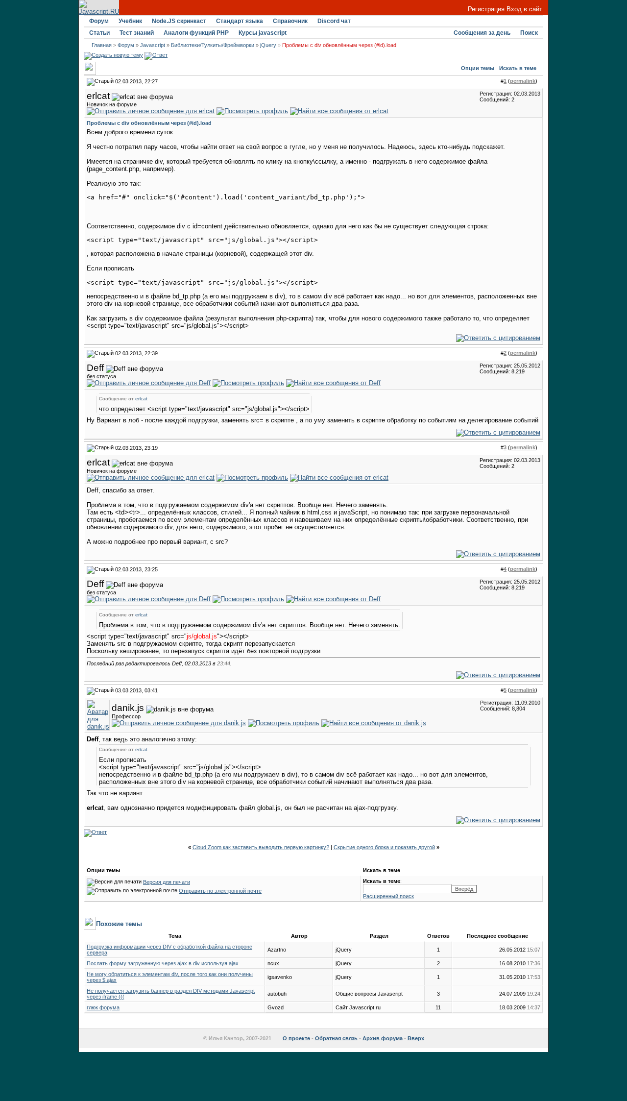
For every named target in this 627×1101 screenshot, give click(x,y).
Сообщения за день (482, 32)
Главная (102, 45)
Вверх (416, 1038)
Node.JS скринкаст (179, 21)
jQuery (268, 45)
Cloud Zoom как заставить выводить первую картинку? (261, 847)
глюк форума (103, 1007)
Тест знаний (137, 32)
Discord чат (334, 21)
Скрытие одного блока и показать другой (384, 847)
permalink (522, 81)
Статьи (99, 32)
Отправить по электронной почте (220, 891)
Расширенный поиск (388, 896)
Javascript (152, 45)
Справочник (290, 21)
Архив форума (382, 1038)
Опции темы (477, 68)
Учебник (130, 21)
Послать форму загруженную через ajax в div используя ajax (163, 963)
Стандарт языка (239, 21)
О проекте (296, 1038)
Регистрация (486, 9)
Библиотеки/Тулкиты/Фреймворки (212, 45)
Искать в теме (517, 68)
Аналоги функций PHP (196, 32)
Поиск (529, 32)
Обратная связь (336, 1038)
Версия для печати (166, 882)
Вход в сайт (524, 9)
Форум (99, 21)
